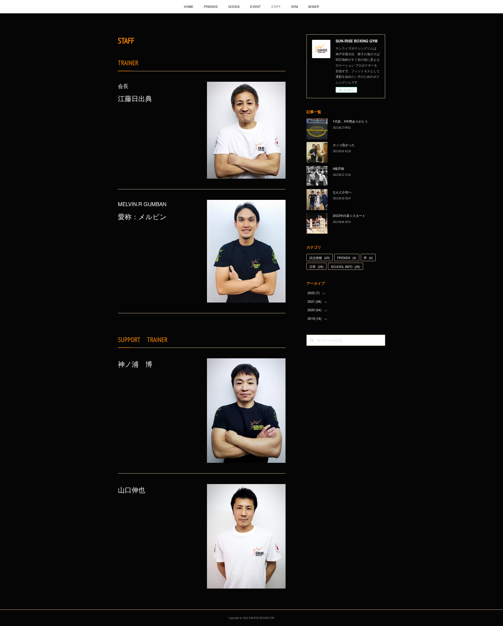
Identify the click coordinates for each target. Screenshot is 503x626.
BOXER (313, 6)
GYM (294, 6)
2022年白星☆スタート (349, 215)
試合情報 (319, 257)
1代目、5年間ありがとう (350, 121)
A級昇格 (338, 168)
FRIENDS (211, 6)
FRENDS (346, 257)
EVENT (255, 6)
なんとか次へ (342, 192)
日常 (316, 266)
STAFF (276, 6)
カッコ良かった (344, 144)
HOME (188, 6)
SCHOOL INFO (345, 266)
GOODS (234, 6)
